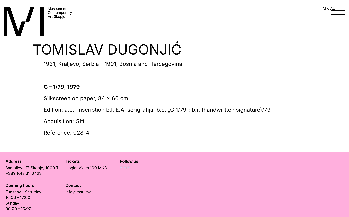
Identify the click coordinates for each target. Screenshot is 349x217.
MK (326, 8)
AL (332, 8)
